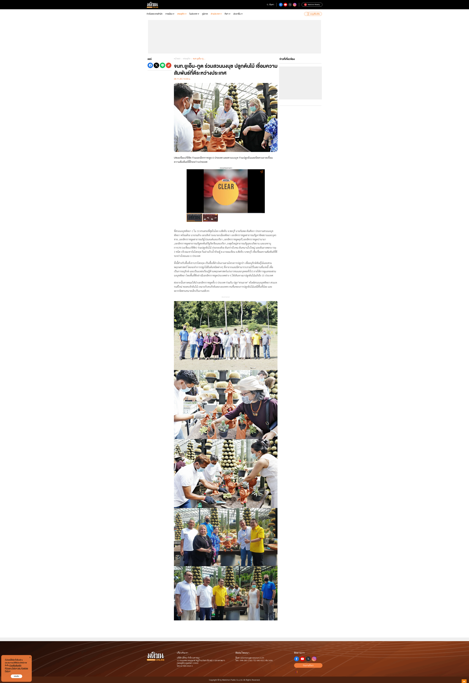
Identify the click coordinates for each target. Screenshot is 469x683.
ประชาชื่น (237, 14)
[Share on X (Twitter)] (156, 65)
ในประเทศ (193, 14)
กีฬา (226, 14)
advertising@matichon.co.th (252, 657)
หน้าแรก (177, 58)
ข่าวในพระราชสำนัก (154, 14)
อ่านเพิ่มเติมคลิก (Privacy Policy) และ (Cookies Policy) (16, 668)
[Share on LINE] (162, 65)
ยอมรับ (16, 676)
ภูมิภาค (205, 14)
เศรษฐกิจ (181, 14)
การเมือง (168, 14)
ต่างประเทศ (215, 14)
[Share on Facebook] (150, 65)
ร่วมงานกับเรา (308, 665)
